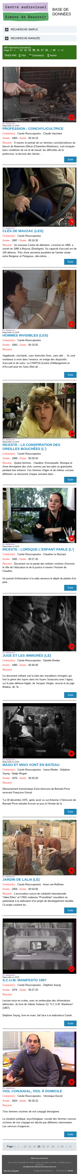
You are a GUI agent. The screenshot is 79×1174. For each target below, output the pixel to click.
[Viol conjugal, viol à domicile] (39, 1059)
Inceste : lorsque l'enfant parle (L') (38, 549)
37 (42, 50)
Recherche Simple (24, 29)
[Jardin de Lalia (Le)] (39, 847)
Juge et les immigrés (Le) (26, 655)
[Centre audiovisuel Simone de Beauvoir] (25, 20)
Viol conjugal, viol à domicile (32, 1091)
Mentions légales (11, 1171)
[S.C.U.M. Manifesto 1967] (39, 946)
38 (46, 50)
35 (33, 50)
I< (11, 50)
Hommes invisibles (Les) (25, 335)
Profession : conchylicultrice (32, 129)
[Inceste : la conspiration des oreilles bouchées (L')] (39, 410)
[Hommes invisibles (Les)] (39, 299)
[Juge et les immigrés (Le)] (39, 623)
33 (25, 50)
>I (62, 50)
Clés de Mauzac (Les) (22, 231)
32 (21, 50)
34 (29, 50)
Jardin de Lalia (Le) (21, 879)
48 (54, 50)
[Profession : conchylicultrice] (39, 94)
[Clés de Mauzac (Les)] (39, 197)
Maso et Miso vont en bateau (30, 765)
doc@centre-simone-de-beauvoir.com (39, 1167)
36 (38, 50)
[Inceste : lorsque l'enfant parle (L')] (39, 515)
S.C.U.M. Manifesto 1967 (24, 980)
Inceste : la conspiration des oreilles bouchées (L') (31, 447)
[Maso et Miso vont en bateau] (39, 731)
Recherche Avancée (25, 38)
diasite (70, 1171)
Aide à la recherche (39, 1158)
